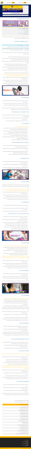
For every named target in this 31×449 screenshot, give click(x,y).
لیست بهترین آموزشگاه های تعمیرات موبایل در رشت (22, 433)
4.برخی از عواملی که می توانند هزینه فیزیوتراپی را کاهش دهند (23, 33)
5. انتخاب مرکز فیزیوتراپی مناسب (26, 34)
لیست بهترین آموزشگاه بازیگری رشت (24, 414)
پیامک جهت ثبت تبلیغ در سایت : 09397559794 (25, 443)
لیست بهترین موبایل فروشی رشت (24, 419)
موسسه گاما (18, 13)
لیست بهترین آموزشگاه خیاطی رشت (24, 413)
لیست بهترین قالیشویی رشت (25, 422)
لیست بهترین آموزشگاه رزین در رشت (24, 432)
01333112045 (21, 46)
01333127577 (21, 50)
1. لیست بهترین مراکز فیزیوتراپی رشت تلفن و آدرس (24, 29)
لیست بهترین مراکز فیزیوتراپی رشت (24, 427)
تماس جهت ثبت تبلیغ (21, 2)
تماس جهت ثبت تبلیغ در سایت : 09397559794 (25, 442)
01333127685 (21, 48)
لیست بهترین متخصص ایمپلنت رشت (24, 426)
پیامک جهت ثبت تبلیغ (9, 2)
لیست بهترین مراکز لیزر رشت (25, 406)
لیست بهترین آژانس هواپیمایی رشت (24, 417)
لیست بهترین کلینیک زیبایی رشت (24, 416)
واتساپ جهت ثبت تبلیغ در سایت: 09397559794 (24, 445)
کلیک (16, 400)
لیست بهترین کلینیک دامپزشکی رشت (24, 409)
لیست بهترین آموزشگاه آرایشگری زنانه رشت (23, 410)
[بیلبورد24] (2, 2)
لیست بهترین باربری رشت (25, 423)
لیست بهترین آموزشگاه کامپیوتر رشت (24, 429)
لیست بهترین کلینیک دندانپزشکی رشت (23, 407)
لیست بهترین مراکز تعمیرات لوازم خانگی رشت (23, 420)
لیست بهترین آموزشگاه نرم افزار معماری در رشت (22, 430)
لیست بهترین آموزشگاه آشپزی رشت (24, 412)
